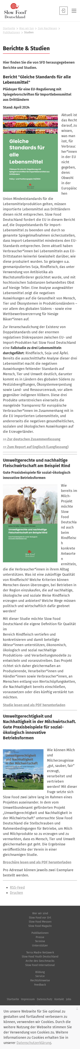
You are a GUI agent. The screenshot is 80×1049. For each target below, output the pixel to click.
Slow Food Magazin (40, 926)
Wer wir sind (40, 913)
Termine (40, 941)
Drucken (16, 893)
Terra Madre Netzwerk (40, 952)
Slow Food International (40, 965)
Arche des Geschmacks (40, 961)
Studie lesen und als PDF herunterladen (34, 705)
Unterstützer (40, 945)
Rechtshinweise (40, 980)
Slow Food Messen (40, 921)
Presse (40, 937)
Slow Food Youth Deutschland (40, 956)
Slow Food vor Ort (40, 917)
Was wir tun (26, 28)
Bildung (40, 972)
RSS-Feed (17, 887)
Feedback (40, 984)
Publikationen (11, 32)
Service (40, 976)
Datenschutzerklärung (34, 1043)
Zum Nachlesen (47, 28)
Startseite (9, 28)
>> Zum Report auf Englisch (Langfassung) (36, 447)
